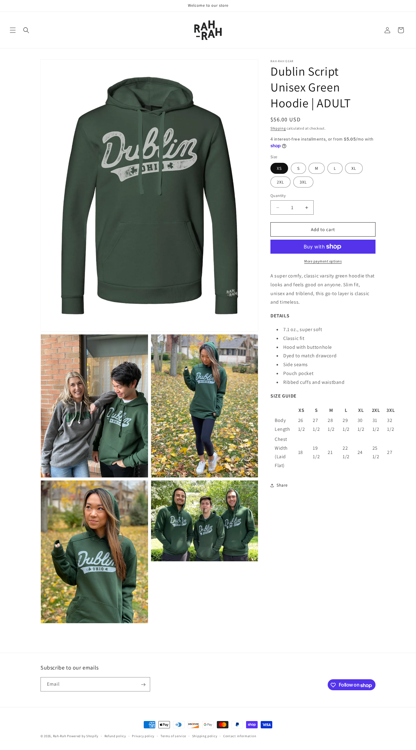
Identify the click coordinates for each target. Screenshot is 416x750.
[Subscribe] (143, 684)
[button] (12, 30)
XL (353, 168)
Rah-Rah (60, 736)
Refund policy (115, 736)
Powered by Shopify (82, 736)
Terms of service (173, 736)
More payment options (323, 261)
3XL (303, 182)
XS (279, 168)
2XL (280, 182)
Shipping (278, 128)
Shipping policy (204, 736)
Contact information (239, 736)
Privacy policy (143, 736)
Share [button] (282, 485)
